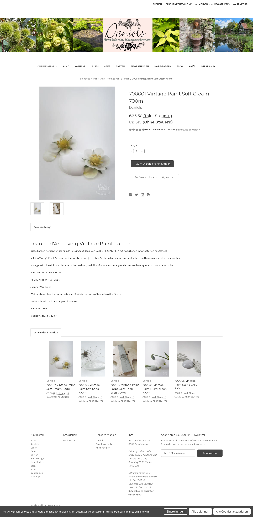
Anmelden (201, 4)
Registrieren (222, 4)
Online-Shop (46, 66)
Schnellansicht (58, 354)
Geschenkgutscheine (179, 4)
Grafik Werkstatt (105, 444)
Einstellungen (176, 511)
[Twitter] (136, 194)
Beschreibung (42, 227)
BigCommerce (54, 505)
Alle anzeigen (103, 447)
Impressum (208, 66)
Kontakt (80, 66)
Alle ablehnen (200, 511)
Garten (120, 66)
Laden (95, 66)
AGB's (191, 66)
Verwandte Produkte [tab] (46, 332)
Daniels (100, 440)
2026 (66, 66)
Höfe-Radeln (162, 66)
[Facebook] (130, 194)
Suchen (157, 4)
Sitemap (35, 476)
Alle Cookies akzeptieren (232, 511)
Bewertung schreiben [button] (188, 129)
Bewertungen (140, 66)
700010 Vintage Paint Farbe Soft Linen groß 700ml (124, 388)
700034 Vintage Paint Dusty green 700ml (155, 388)
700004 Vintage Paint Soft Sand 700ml (89, 388)
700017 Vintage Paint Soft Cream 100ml (60, 386)
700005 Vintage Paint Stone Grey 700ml (186, 384)
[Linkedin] (142, 194)
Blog (180, 66)
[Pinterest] (148, 194)
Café (107, 66)
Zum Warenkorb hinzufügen (60, 361)
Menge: (133, 145)
